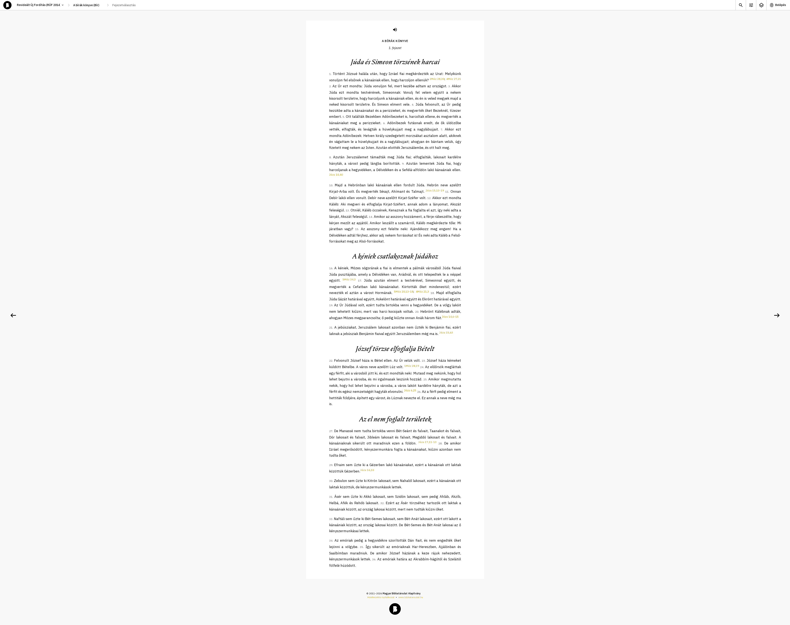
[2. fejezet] (777, 315)
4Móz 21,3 (422, 291)
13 (347, 210)
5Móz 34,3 (349, 279)
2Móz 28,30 (437, 79)
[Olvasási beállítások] (751, 5)
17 (359, 280)
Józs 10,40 (336, 174)
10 (330, 185)
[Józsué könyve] (13, 315)
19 (330, 305)
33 (330, 519)
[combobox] (88, 5)
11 (446, 192)
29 (330, 465)
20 (416, 312)
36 (373, 559)
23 (423, 361)
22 (330, 361)
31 (330, 497)
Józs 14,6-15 (450, 316)
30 (330, 481)
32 (382, 503)
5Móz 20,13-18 (403, 291)
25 (425, 379)
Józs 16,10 (367, 470)
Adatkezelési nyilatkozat (380, 597)
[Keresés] (740, 5)
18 (432, 293)
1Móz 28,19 (411, 366)
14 (370, 217)
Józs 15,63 (446, 332)
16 (330, 268)
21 (330, 327)
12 (429, 198)
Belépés (780, 5)
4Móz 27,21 (453, 79)
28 (440, 443)
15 (356, 229)
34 (330, 540)
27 (330, 431)
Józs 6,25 (410, 390)
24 (421, 367)
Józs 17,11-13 (427, 442)
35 (361, 547)
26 (419, 392)
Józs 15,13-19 (435, 190)
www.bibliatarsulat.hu (410, 597)
